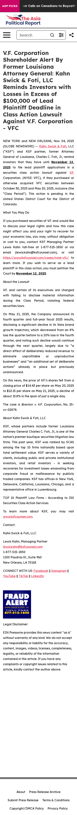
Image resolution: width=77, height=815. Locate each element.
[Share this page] (71, 35)
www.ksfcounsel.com (18, 516)
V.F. (72, 172)
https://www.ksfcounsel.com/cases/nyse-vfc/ (36, 257)
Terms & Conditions (56, 800)
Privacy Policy (57, 808)
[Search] (52, 35)
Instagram (59, 571)
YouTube (9, 576)
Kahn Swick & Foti (52, 146)
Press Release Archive (45, 792)
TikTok (23, 576)
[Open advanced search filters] (61, 35)
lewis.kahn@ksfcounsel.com (23, 547)
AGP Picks (9, 6)
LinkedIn (37, 576)
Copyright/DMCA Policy (27, 808)
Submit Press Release (23, 800)
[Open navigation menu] (6, 35)
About (20, 792)
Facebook (40, 571)
